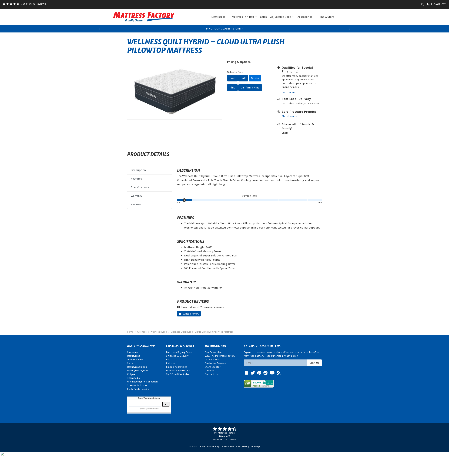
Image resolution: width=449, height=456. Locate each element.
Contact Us (211, 374)
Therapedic (133, 377)
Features (136, 178)
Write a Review (191, 313)
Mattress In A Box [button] (243, 16)
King (232, 87)
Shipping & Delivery (177, 355)
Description (138, 170)
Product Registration (178, 370)
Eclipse (131, 374)
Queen (255, 78)
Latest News (212, 359)
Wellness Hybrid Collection (142, 381)
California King (250, 87)
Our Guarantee (213, 352)
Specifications (140, 187)
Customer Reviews (215, 363)
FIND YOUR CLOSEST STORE (223, 28)
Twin (232, 78)
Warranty (136, 195)
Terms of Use (227, 446)
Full (243, 78)
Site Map (255, 446)
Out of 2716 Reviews (33, 3)
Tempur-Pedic (135, 359)
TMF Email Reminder (177, 374)
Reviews (136, 204)
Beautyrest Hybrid (137, 370)
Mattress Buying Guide (179, 352)
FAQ (168, 359)
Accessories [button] (304, 16)
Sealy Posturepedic (138, 389)
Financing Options (176, 366)
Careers (209, 370)
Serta (130, 363)
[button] (100, 29)
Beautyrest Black (137, 366)
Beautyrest (133, 355)
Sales (263, 16)
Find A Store (326, 16)
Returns (170, 363)
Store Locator (289, 116)
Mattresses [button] (218, 16)
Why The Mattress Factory (220, 355)
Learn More (288, 92)
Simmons (132, 352)
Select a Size (235, 72)
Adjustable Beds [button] (280, 16)
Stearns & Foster (137, 385)
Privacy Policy (242, 446)
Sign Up (315, 362)
